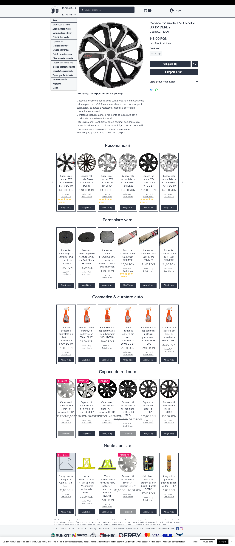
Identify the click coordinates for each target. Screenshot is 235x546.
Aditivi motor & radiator (61, 24)
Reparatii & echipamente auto (64, 67)
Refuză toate (207, 541)
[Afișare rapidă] (66, 162)
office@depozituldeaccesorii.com (159, 528)
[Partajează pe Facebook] (151, 89)
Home (55, 20)
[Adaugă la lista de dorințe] (195, 64)
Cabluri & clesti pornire (61, 37)
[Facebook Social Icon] (177, 528)
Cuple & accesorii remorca (62, 54)
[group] (117, 182)
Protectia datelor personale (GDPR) (127, 528)
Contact (55, 88)
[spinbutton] (156, 53)
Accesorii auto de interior (62, 29)
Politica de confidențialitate (174, 541)
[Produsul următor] (182, 182)
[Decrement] (152, 53)
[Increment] (160, 53)
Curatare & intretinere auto (63, 62)
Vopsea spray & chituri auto (63, 75)
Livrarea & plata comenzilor (73, 528)
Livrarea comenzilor (60, 79)
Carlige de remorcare (61, 45)
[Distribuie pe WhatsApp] (156, 89)
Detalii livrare (165, 43)
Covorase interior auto (61, 50)
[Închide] (231, 541)
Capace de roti (58, 41)
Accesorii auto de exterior (62, 33)
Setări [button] (194, 541)
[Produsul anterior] (52, 182)
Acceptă (222, 541)
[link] (147, 10)
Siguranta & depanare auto (63, 71)
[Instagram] (181, 528)
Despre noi (57, 83)
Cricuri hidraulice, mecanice (63, 58)
